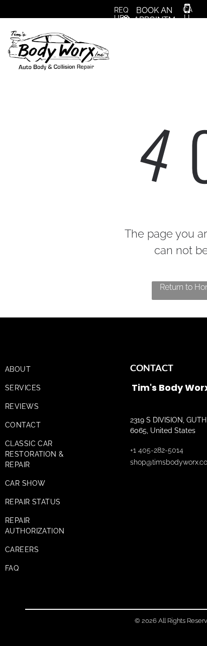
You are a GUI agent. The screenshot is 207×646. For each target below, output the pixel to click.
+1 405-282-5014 (156, 450)
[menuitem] (46, 369)
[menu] (192, 36)
